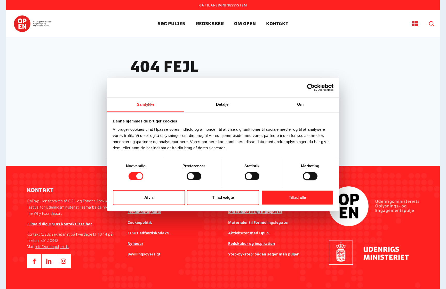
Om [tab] (300, 104)
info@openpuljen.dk (52, 246)
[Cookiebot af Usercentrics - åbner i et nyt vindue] (310, 87)
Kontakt (277, 24)
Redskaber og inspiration (251, 243)
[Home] (32, 23)
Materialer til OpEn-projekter (255, 211)
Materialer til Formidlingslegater (258, 222)
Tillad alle (297, 197)
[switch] (194, 176)
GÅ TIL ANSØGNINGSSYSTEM (223, 5)
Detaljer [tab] (223, 104)
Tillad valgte (223, 197)
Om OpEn (245, 24)
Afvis (149, 197)
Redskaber (210, 24)
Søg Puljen (172, 24)
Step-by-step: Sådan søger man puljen (263, 254)
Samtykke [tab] (146, 104)
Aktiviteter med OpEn (249, 232)
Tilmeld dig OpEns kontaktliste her (59, 223)
